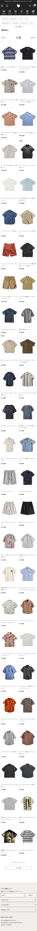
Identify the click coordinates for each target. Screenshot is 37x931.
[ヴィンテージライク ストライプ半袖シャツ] (27, 379)
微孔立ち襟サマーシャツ (25, 329)
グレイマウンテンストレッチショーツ (9, 523)
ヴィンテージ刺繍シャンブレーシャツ (27, 459)
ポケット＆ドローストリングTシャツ (9, 361)
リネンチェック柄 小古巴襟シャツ (27, 132)
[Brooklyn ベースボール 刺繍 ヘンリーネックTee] (27, 412)
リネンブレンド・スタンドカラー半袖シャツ (9, 394)
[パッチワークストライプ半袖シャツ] (9, 217)
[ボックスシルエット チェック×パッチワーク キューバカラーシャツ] (27, 573)
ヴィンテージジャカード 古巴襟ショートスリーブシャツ (27, 68)
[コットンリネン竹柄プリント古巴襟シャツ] (9, 151)
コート (26, 18)
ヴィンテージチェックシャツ (26, 620)
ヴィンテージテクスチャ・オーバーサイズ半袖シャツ (27, 361)
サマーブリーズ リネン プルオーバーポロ (9, 459)
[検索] (7, 6)
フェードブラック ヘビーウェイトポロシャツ (27, 166)
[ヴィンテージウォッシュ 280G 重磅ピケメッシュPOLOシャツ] (27, 250)
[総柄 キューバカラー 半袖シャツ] (9, 53)
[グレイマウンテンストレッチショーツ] (9, 508)
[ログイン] (30, 6)
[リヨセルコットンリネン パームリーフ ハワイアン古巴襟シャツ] (27, 85)
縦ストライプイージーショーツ (26, 522)
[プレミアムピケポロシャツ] (27, 477)
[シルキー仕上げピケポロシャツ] (9, 315)
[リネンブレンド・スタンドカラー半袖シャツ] (9, 379)
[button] (17, 37)
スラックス (15, 23)
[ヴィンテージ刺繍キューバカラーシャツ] (27, 282)
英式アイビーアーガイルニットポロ (27, 818)
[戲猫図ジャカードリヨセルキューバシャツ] (9, 836)
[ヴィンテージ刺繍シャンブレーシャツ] (27, 444)
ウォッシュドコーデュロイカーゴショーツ (9, 265)
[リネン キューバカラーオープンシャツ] (9, 705)
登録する (31, 895)
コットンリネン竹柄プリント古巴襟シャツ (9, 166)
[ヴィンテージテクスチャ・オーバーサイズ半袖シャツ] (27, 346)
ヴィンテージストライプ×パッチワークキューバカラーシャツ (9, 621)
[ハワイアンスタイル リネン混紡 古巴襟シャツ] (9, 118)
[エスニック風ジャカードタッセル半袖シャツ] (9, 541)
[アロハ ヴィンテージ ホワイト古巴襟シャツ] (9, 85)
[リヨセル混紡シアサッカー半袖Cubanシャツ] (27, 184)
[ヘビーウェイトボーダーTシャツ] (27, 836)
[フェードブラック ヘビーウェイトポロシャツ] (27, 151)
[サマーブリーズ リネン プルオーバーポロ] (9, 444)
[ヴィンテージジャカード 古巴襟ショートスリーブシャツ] (27, 53)
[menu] (2, 6)
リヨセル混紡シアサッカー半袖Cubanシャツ (26, 199)
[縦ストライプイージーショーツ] (27, 508)
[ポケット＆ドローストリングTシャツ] (9, 346)
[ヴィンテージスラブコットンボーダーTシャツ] (27, 639)
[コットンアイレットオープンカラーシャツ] (9, 184)
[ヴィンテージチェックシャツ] (27, 606)
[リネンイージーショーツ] (9, 477)
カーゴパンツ (24, 23)
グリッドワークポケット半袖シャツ (27, 785)
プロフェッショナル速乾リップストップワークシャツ (27, 687)
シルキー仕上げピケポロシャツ (8, 329)
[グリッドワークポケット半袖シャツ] (27, 770)
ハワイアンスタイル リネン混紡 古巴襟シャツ (9, 133)
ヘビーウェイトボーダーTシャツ (27, 850)
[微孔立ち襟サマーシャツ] (27, 315)
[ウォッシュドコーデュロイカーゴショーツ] (9, 250)
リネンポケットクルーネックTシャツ (9, 427)
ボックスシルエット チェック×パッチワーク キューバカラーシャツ (27, 589)
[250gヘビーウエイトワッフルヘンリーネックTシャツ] (9, 803)
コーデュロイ (13, 18)
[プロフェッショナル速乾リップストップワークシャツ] (27, 672)
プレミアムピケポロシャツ (25, 491)
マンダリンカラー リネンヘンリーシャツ (9, 687)
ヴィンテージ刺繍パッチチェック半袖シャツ (27, 753)
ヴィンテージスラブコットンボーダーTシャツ (27, 654)
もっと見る (18, 868)
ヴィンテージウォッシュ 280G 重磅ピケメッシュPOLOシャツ (27, 265)
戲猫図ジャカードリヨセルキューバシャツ (9, 851)
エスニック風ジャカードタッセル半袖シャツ (9, 556)
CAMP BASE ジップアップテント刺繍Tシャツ (9, 589)
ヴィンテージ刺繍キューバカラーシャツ (27, 297)
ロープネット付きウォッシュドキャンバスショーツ (9, 297)
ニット (20, 18)
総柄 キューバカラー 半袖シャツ (9, 67)
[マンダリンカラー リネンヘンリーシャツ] (9, 672)
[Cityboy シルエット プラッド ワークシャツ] (27, 541)
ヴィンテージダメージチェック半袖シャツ (9, 785)
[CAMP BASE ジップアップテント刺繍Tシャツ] (9, 573)
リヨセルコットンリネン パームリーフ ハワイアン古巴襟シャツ (27, 101)
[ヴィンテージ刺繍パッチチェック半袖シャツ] (27, 738)
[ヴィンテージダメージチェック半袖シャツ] (9, 770)
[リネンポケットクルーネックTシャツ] (9, 412)
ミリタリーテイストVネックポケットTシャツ (27, 720)
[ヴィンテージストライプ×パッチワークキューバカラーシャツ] (9, 606)
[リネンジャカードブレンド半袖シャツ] (27, 217)
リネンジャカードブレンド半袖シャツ (27, 232)
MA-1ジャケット (6, 23)
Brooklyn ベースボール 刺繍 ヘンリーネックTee (27, 427)
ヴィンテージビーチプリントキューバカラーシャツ (9, 654)
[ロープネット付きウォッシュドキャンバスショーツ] (9, 282)
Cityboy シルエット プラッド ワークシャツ (27, 556)
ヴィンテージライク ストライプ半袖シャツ (27, 394)
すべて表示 (18, 26)
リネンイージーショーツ (7, 491)
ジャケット (5, 18)
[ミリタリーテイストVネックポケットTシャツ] (27, 705)
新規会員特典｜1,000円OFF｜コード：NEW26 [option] (18, 1)
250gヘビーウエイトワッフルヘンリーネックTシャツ (9, 818)
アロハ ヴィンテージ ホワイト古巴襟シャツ (9, 101)
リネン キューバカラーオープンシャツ (9, 720)
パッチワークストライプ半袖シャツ (9, 232)
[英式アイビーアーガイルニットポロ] (27, 803)
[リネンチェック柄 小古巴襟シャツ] (27, 118)
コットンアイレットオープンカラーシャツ (9, 199)
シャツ (31, 23)
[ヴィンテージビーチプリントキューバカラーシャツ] (9, 639)
